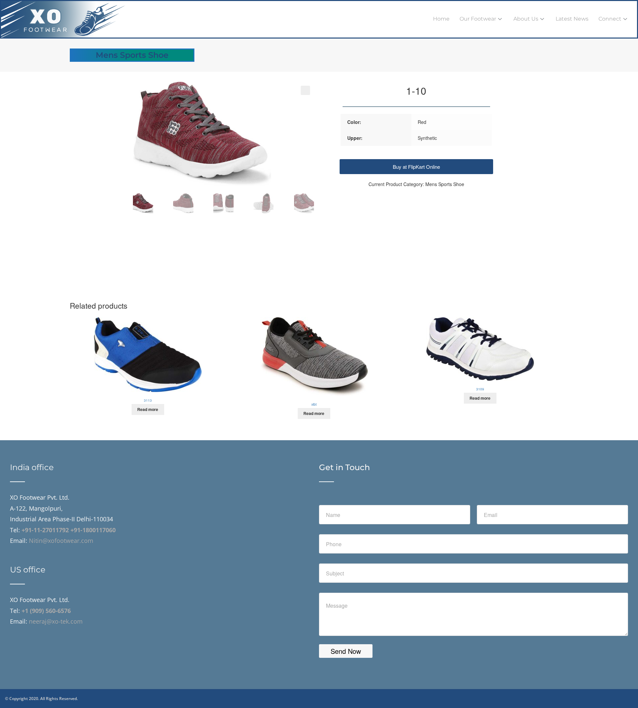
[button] (305, 90)
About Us (525, 19)
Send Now (346, 651)
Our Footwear (478, 19)
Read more (147, 409)
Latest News (572, 19)
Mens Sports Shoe (132, 55)
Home (441, 19)
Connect (609, 19)
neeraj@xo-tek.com (55, 621)
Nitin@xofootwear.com (61, 541)
